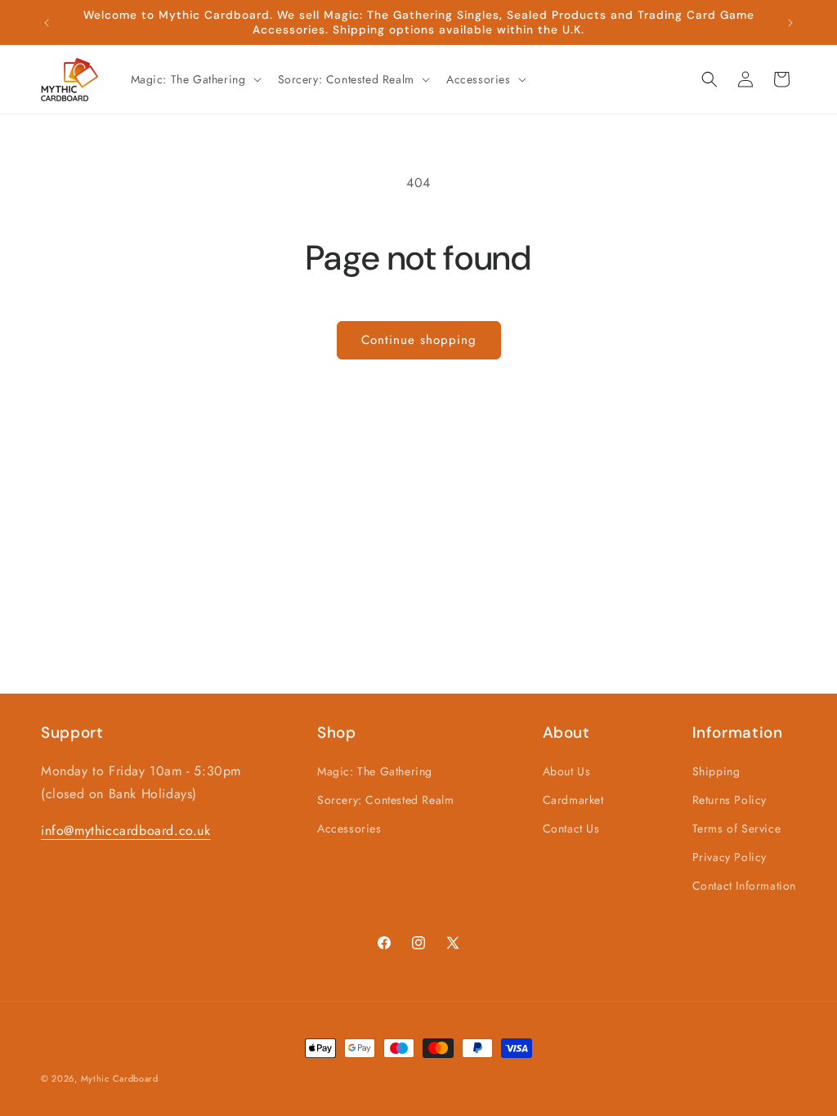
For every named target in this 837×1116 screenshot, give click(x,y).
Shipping (716, 771)
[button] (194, 79)
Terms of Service (736, 828)
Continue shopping (419, 340)
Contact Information (744, 885)
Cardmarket (573, 800)
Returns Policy (729, 800)
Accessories (349, 828)
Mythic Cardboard (120, 1078)
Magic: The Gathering (374, 771)
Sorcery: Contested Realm (385, 800)
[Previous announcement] (47, 22)
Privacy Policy (729, 857)
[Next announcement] (790, 22)
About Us (567, 771)
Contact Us (571, 828)
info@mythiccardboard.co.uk (126, 830)
